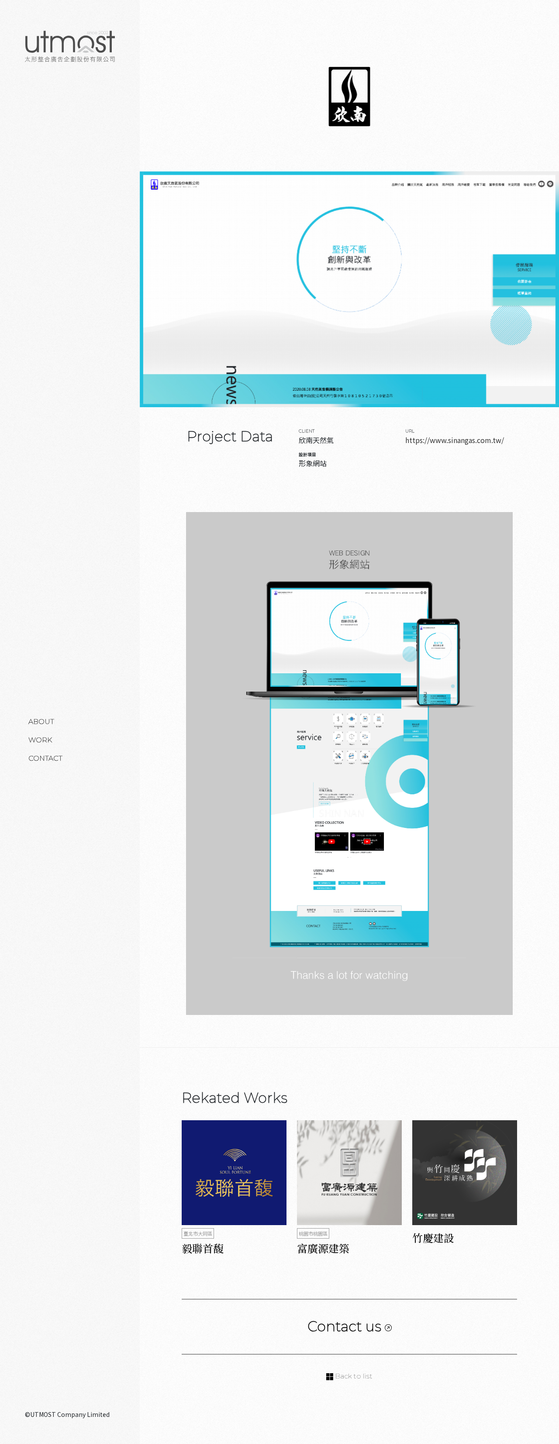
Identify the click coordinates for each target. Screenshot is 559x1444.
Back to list (353, 1376)
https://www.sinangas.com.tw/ (454, 440)
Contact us (346, 1326)
